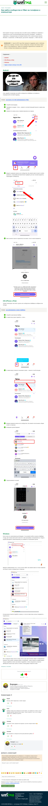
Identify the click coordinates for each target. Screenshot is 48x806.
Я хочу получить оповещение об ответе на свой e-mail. (15, 779)
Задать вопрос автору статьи (12, 65)
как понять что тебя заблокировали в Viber (17, 100)
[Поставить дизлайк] (26, 674)
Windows (6, 62)
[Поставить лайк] (22, 674)
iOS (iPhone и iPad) (9, 60)
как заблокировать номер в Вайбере (15, 310)
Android (6, 57)
